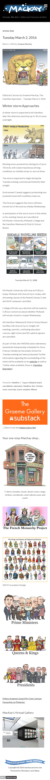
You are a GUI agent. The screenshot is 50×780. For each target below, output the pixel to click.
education (18, 386)
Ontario (39, 386)
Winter (34, 389)
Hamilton (16, 382)
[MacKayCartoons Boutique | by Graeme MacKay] (25, 488)
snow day (12, 389)
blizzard (32, 382)
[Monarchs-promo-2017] (25, 654)
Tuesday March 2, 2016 (19, 37)
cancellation (7, 386)
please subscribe (28, 427)
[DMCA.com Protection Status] (8, 778)
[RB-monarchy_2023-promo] (25, 559)
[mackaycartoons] (25, 11)
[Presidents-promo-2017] (25, 688)
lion (33, 386)
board (39, 382)
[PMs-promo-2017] (25, 625)
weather (26, 389)
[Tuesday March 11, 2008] (27, 277)
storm (19, 389)
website (33, 361)
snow (4, 389)
